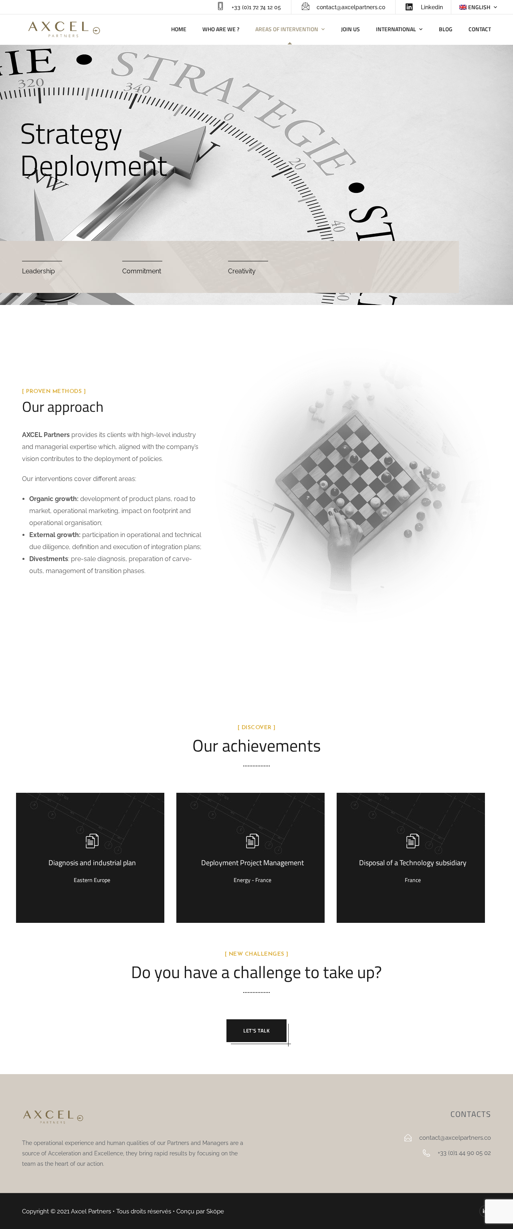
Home (178, 29)
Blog (445, 29)
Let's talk (256, 1031)
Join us (350, 29)
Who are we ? (220, 29)
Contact (480, 29)
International (396, 29)
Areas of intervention (286, 29)
